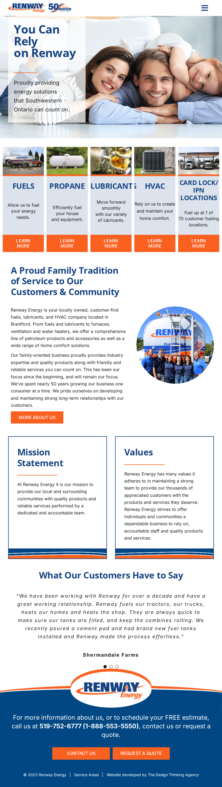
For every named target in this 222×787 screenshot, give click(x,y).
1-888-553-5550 (110, 726)
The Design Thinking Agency (173, 774)
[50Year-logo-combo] (39, 5)
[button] (105, 666)
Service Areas (86, 774)
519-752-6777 (60, 726)
